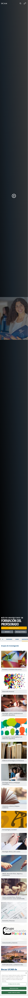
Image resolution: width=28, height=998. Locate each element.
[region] (14, 983)
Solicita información (14, 628)
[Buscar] (20, 3)
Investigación (25, 639)
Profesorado (9, 639)
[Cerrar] (26, 973)
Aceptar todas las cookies (14, 992)
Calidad (17, 639)
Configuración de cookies (14, 984)
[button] (25, 3)
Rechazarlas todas (14, 988)
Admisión (7, 631)
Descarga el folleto (20, 631)
